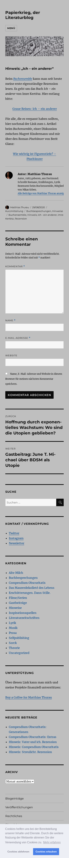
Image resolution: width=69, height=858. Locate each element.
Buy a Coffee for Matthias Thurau (28, 697)
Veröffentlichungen (19, 807)
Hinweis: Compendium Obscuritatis (34, 747)
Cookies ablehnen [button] (18, 851)
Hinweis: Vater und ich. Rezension (33, 742)
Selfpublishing (19, 638)
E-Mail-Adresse (17, 337)
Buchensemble (17, 214)
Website (11, 355)
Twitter (14, 533)
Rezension (21, 218)
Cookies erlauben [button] (46, 851)
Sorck (13, 643)
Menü (11, 28)
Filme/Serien (18, 598)
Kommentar (15, 266)
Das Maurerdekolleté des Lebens (31, 588)
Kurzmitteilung (14, 211)
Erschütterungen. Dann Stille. (29, 593)
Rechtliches (13, 816)
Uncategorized (19, 653)
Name (10, 320)
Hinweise (57, 211)
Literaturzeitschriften (24, 618)
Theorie (14, 648)
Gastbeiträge (18, 603)
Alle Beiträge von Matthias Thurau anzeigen (42, 193)
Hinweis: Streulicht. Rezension (30, 752)
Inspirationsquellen (22, 613)
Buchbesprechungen (38, 211)
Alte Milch (16, 573)
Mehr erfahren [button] (52, 842)
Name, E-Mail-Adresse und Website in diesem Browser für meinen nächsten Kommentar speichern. (33, 378)
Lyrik (12, 623)
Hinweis (32, 214)
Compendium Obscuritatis (27, 583)
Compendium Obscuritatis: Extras (32, 737)
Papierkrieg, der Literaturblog (22, 15)
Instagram (16, 538)
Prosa (13, 633)
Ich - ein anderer (47, 214)
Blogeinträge (14, 798)
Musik (13, 628)
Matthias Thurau (19, 207)
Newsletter (16, 543)
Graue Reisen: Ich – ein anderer (34, 109)
